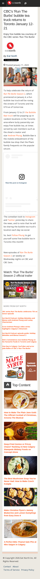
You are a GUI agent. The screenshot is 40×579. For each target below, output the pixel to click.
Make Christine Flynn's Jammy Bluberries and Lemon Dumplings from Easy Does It (20, 513)
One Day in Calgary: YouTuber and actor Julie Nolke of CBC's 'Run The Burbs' (18, 347)
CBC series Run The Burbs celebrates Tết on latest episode (19, 312)
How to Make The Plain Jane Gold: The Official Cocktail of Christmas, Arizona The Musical (20, 415)
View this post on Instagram (16, 183)
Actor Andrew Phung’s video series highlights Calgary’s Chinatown (16, 328)
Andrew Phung (15, 135)
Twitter (11, 220)
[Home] (14, 2)
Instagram (30, 216)
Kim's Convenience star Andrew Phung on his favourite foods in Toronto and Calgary (19, 341)
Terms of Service (11, 570)
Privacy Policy (27, 570)
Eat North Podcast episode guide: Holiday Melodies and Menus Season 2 (19, 334)
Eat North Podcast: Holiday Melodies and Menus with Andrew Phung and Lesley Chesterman (18, 320)
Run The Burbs (26, 252)
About (16, 566)
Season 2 (14, 93)
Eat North (12, 56)
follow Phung (18, 235)
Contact (7, 566)
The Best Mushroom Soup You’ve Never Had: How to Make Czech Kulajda (20, 481)
